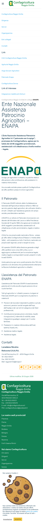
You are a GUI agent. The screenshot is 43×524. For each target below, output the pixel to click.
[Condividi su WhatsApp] (21, 367)
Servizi (4, 27)
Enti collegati (6, 39)
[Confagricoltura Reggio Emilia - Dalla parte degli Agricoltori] (21, 3)
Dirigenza (5, 20)
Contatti (4, 46)
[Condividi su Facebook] (26, 367)
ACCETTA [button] (18, 519)
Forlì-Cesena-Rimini (9, 443)
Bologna (5, 432)
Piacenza (5, 418)
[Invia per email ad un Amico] (35, 367)
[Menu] (3, 3)
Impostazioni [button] (7, 519)
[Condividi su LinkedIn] (39, 367)
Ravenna (5, 439)
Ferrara (4, 436)
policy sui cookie (32, 511)
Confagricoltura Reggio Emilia (12, 14)
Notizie (4, 467)
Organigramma (7, 33)
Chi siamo (5, 453)
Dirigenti (5, 456)
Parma (4, 422)
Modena (5, 429)
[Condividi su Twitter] (30, 367)
